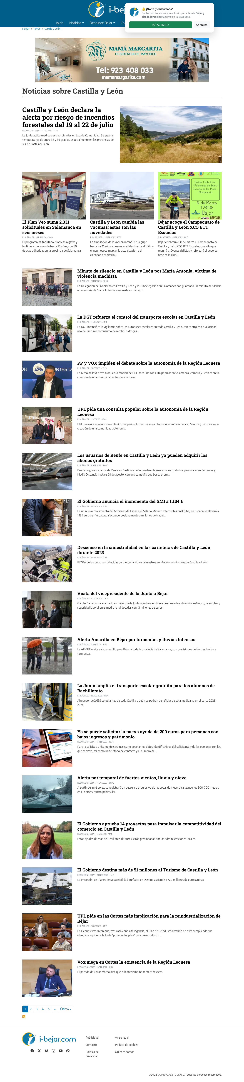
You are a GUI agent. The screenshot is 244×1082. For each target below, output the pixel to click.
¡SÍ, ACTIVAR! (160, 25)
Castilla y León (52, 28)
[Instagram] (53, 1050)
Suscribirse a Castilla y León (23, 1016)
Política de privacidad (92, 1054)
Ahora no (202, 25)
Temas (36, 28)
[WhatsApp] (68, 1050)
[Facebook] (32, 1050)
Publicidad (92, 1037)
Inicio (60, 23)
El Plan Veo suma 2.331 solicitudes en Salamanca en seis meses (51, 227)
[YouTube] (61, 1050)
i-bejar (25, 28)
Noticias (75, 23)
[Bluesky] (46, 1050)
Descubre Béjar (101, 23)
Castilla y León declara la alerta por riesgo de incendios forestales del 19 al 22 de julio (68, 117)
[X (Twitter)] (39, 1050)
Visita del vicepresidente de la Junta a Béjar (122, 593)
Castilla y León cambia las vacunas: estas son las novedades (117, 227)
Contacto (91, 1044)
